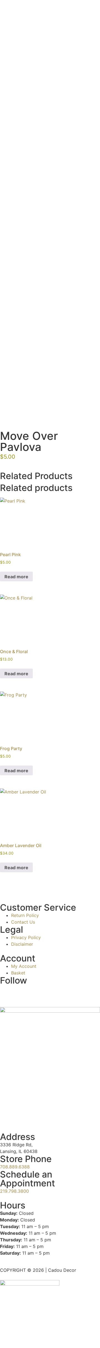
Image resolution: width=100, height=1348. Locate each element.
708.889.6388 (15, 1167)
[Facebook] (37, 992)
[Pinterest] (53, 992)
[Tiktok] (22, 992)
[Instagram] (7, 992)
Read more (16, 576)
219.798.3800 (14, 1191)
